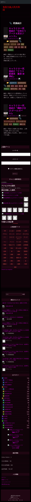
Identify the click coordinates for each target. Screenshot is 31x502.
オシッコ (11, 234)
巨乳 (5, 254)
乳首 (5, 245)
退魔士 (5, 264)
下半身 (25, 241)
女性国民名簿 (8, 393)
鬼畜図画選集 (8, 411)
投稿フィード (5, 479)
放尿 (5, 257)
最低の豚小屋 (9, 306)
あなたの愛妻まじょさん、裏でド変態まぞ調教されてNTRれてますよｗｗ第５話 (15, 310)
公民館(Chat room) (10, 423)
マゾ (5, 241)
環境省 (5, 420)
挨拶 (18, 254)
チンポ (25, 237)
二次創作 (18, 245)
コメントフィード (6, 482)
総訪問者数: (5, 469)
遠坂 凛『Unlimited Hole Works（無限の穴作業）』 (15, 303)
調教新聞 (7, 395)
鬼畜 (15, 267)
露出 (12, 264)
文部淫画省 (7, 398)
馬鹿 (25, 264)
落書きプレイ (15, 432)
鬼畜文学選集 (8, 414)
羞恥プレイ (15, 437)
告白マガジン (8, 391)
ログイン (4, 477)
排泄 (25, 254)
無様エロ (18, 257)
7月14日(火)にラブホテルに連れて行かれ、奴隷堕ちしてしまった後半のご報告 (15, 345)
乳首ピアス (12, 245)
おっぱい (11, 230)
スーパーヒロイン (19, 237)
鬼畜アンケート (9, 382)
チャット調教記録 (9, 389)
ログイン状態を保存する (16, 168)
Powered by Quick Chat (7, 183)
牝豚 (25, 257)
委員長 (25, 251)
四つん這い (19, 248)
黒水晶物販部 (8, 384)
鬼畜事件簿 (7, 409)
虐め (12, 261)
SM (5, 230)
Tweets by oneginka (6, 269)
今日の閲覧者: (5, 461)
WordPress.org (5, 484)
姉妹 (18, 251)
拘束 (12, 254)
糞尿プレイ (15, 442)
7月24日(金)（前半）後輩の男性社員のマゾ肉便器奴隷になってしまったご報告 (15, 359)
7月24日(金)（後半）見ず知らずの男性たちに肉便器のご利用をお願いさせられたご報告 (15, 330)
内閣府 (5, 378)
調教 (18, 261)
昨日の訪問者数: (6, 465)
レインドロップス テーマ (15, 500)
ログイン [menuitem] (3, 2)
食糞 (18, 264)
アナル (5, 234)
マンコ (12, 241)
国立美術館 (7, 402)
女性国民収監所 (9, 425)
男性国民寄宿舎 (9, 427)
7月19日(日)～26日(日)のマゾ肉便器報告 (12, 317)
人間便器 (25, 245)
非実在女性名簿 (9, 407)
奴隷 (5, 251)
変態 (25, 248)
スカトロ (11, 237)
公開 (5, 248)
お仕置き (18, 230)
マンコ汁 (18, 241)
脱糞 (5, 261)
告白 (12, 248)
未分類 (5, 416)
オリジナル (26, 234)
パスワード (15, 159)
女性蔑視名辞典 (9, 404)
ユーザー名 (15, 150)
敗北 (12, 257)
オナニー (18, 234)
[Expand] (2, 14)
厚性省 (5, 387)
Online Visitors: (6, 457)
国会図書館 (7, 400)
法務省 (5, 418)
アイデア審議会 (9, 380)
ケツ (5, 237)
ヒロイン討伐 (15, 448)
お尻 (25, 230)
